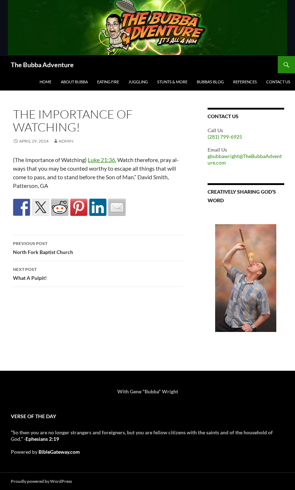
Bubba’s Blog (210, 81)
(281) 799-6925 (225, 137)
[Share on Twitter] (40, 207)
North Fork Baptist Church (43, 248)
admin (66, 141)
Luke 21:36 (101, 159)
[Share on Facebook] (21, 207)
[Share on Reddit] (59, 207)
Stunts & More (172, 81)
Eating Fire (108, 81)
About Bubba (74, 81)
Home (45, 81)
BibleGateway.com (59, 452)
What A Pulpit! (30, 274)
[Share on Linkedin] (97, 207)
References (245, 81)
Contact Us (278, 81)
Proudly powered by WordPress (41, 481)
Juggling (138, 81)
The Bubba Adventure (42, 65)
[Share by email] (117, 207)
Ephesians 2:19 (42, 439)
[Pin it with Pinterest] (78, 207)
